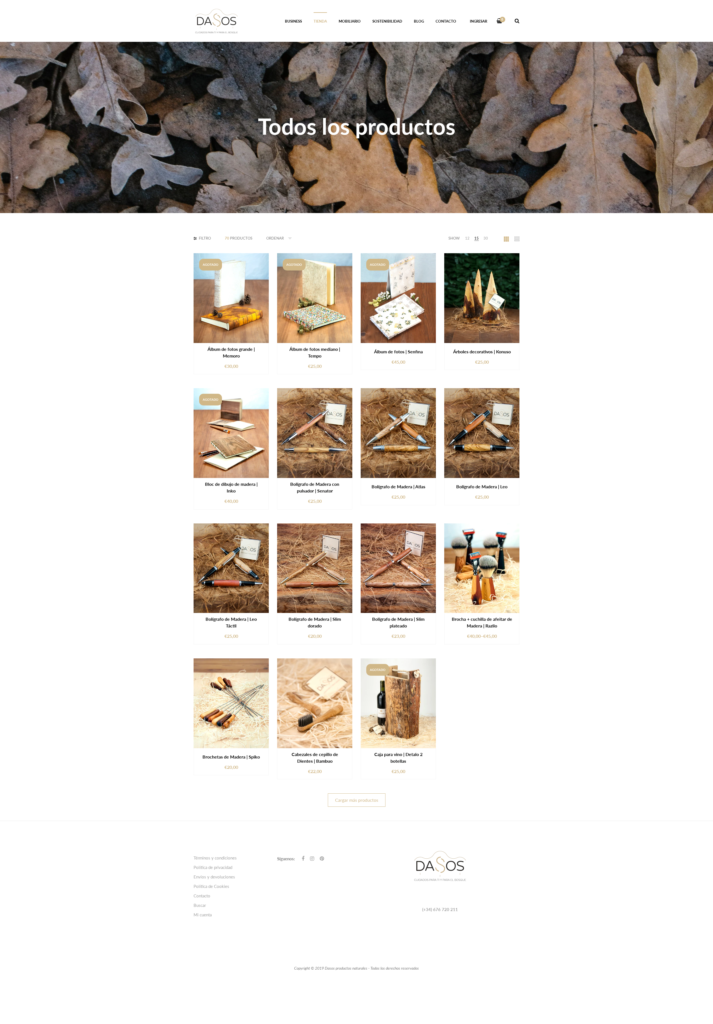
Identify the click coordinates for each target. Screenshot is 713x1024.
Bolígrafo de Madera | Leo (481, 486)
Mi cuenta (203, 914)
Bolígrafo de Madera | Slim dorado (315, 622)
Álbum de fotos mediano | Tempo (314, 352)
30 (486, 238)
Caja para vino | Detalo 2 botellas (398, 758)
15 (476, 238)
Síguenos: (286, 858)
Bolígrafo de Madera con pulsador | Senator (314, 487)
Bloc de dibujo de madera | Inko (231, 487)
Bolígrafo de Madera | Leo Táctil (231, 622)
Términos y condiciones (215, 857)
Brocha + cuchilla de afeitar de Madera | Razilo (482, 622)
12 (467, 238)
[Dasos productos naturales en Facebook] (303, 858)
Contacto (202, 895)
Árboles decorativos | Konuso (482, 351)
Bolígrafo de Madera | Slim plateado (398, 622)
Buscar (200, 905)
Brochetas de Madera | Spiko (231, 756)
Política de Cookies (211, 886)
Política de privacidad (213, 867)
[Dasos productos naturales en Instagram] (312, 858)
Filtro (204, 238)
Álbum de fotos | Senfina (398, 351)
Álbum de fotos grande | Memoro (231, 352)
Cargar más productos (356, 800)
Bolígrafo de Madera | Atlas (398, 486)
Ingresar (478, 21)
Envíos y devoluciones (214, 876)
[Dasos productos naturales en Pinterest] (322, 858)
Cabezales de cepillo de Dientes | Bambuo (315, 758)
